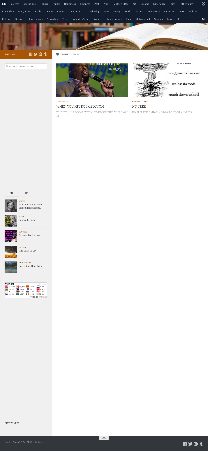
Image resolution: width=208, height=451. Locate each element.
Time (128, 19)
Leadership (94, 11)
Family (56, 3)
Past (96, 3)
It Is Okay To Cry (27, 250)
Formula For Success (29, 235)
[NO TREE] (167, 80)
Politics (193, 11)
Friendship (8, 11)
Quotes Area (12, 423)
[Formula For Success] (11, 236)
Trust (65, 19)
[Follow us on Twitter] (35, 54)
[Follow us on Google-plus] (40, 54)
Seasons (19, 19)
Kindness (85, 3)
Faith (172, 3)
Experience (159, 3)
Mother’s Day (120, 3)
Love (169, 19)
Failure (44, 3)
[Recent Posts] (40, 193)
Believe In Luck (27, 219)
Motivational (143, 19)
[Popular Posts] (12, 193)
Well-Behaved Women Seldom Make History (30, 206)
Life (4, 3)
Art (134, 3)
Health (38, 11)
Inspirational (76, 11)
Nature (139, 11)
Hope (50, 11)
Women (98, 19)
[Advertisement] (26, 129)
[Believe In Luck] (11, 221)
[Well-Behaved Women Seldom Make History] (11, 205)
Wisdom (158, 19)
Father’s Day (186, 3)
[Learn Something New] (11, 267)
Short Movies (35, 19)
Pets (181, 11)
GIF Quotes (24, 11)
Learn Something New (30, 265)
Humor (61, 11)
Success (15, 3)
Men (106, 11)
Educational (29, 3)
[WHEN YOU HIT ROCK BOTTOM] (92, 80)
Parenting (169, 11)
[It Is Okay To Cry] (11, 252)
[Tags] (26, 193)
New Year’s (153, 11)
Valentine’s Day (81, 19)
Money (116, 11)
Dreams (145, 3)
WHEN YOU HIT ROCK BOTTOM (80, 106)
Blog (179, 19)
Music (128, 11)
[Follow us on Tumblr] (45, 54)
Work (106, 3)
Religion (6, 19)
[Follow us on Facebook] (31, 54)
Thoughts (52, 19)
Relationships (114, 19)
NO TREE (139, 106)
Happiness (70, 3)
